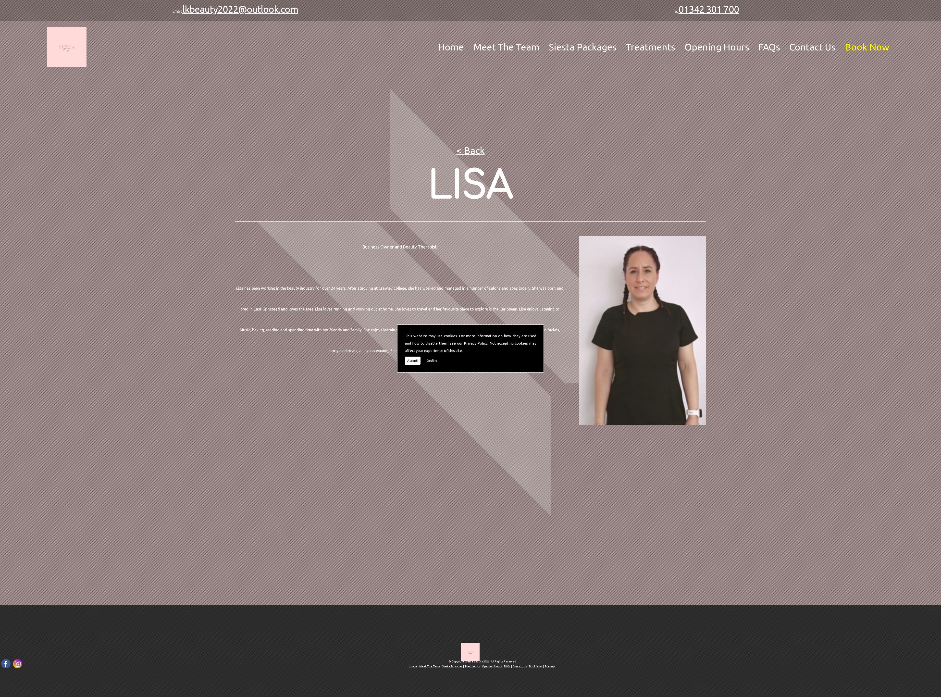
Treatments (650, 47)
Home (451, 47)
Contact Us (812, 47)
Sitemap (550, 666)
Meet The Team (506, 47)
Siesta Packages (583, 47)
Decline (432, 360)
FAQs (769, 47)
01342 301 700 (709, 9)
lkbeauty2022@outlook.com (240, 9)
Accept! (412, 360)
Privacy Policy (475, 343)
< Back (471, 150)
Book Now (867, 47)
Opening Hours (717, 47)
